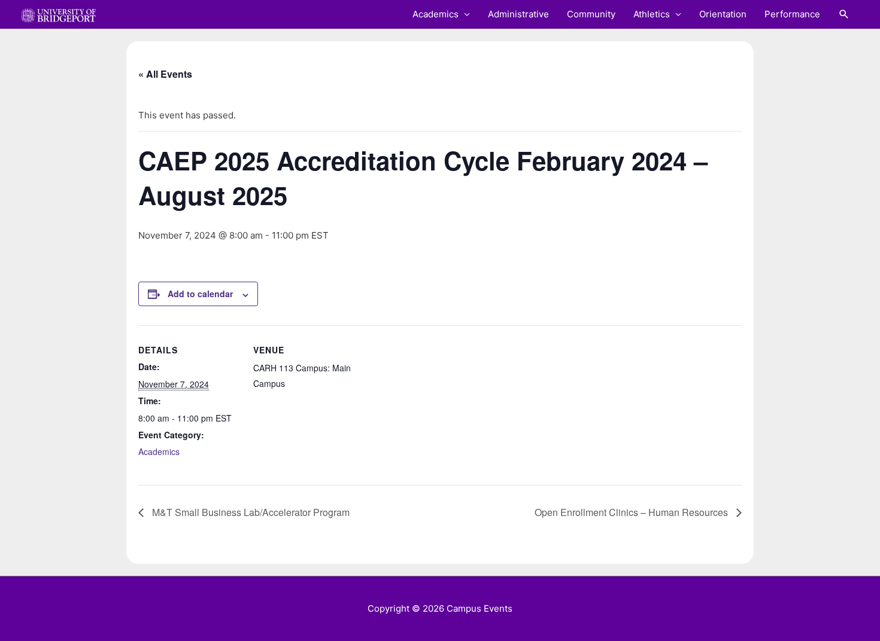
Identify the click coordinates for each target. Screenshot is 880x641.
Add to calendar (200, 294)
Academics (435, 14)
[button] (844, 14)
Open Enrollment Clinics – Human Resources (632, 512)
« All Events (165, 74)
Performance (792, 14)
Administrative (518, 14)
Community (591, 14)
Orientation (723, 14)
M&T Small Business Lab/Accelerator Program (250, 512)
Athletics (651, 14)
